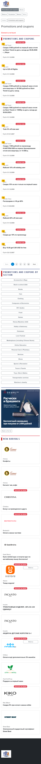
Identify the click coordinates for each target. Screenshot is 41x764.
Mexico (19, 14)
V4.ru (24, 14)
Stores (22, 10)
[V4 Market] (6, 754)
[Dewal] (20, 408)
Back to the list (6, 431)
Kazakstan (12, 14)
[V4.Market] (6, 3)
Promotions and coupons (10, 10)
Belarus (4, 14)
